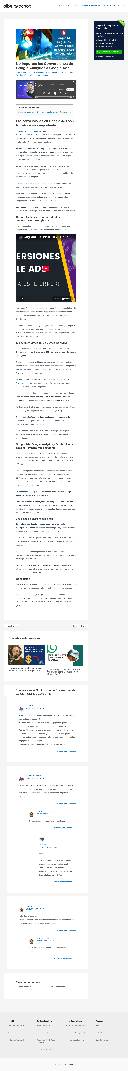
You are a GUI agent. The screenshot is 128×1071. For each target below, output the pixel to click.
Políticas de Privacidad (16, 1040)
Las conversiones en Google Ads (29, 131)
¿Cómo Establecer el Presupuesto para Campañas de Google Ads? (25, 669)
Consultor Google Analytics (76, 1025)
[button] (123, 6)
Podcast (99, 1033)
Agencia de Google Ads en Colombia (46, 1041)
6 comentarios (21, 72)
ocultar (46, 108)
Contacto (11, 1033)
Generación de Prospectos (75, 1040)
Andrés (29, 706)
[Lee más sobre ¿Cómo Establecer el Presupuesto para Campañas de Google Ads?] (26, 655)
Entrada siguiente (79, 626)
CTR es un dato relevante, (26, 183)
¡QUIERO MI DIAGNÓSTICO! (109, 52)
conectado (38, 987)
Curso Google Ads (43, 1033)
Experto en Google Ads (45, 1025)
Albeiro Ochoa (43, 811)
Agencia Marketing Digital (75, 1033)
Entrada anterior (12, 626)
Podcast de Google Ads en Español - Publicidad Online (51, 72)
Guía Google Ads (102, 1040)
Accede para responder (66, 751)
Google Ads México (44, 1049)
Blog (97, 1025)
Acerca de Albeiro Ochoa (16, 1025)
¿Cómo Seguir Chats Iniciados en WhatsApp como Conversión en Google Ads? (63, 671)
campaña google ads (35, 776)
